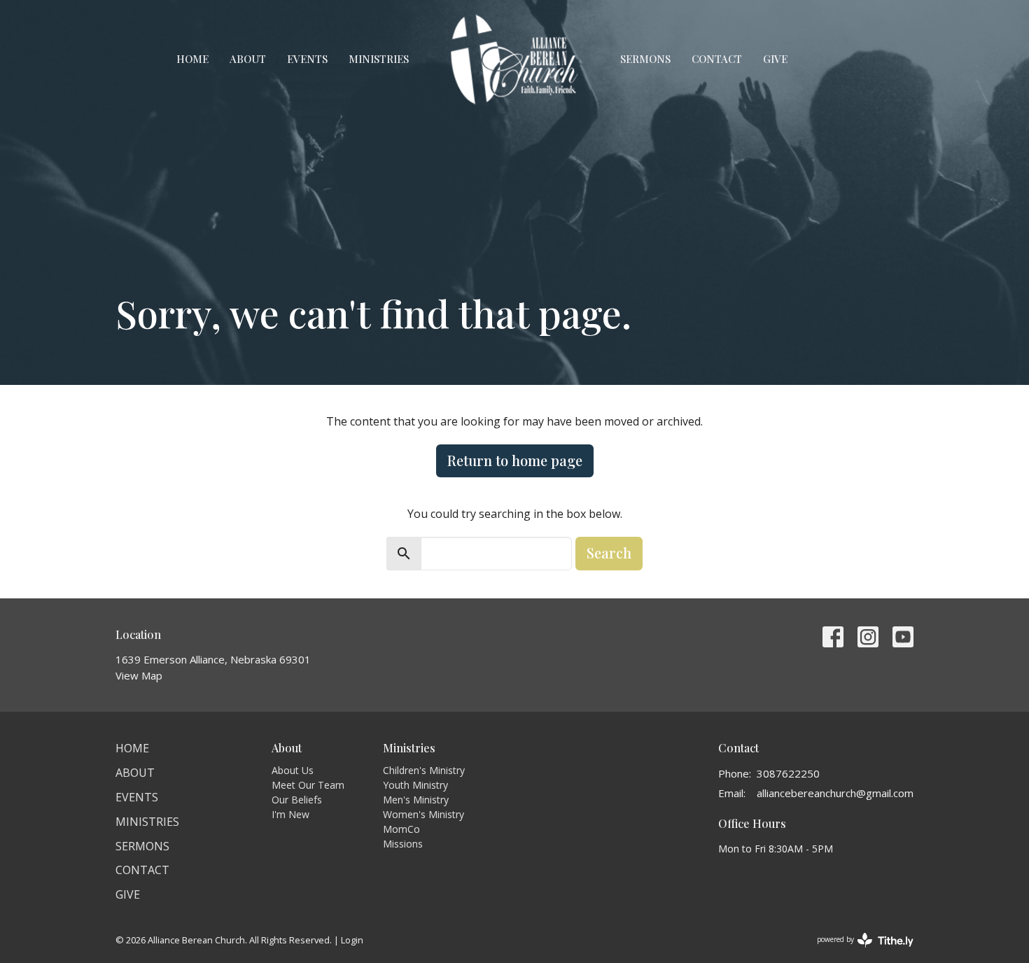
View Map (138, 675)
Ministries (379, 59)
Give (775, 59)
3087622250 (788, 773)
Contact (717, 59)
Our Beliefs (297, 799)
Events (307, 59)
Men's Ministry (416, 799)
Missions (403, 843)
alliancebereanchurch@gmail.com (835, 793)
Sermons (645, 59)
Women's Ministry (423, 814)
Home (192, 59)
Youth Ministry (415, 785)
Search (609, 552)
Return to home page (514, 460)
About (248, 59)
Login (352, 940)
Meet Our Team (308, 785)
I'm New (290, 814)
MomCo (401, 829)
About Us (293, 770)
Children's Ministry (424, 770)
